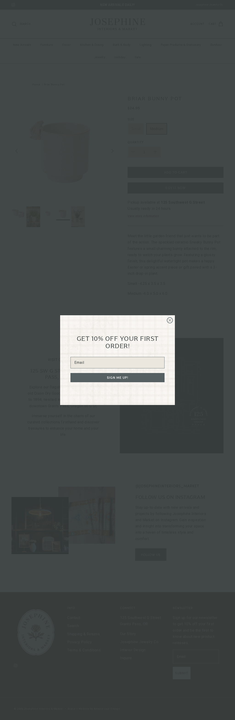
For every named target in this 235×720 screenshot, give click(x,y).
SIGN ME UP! (117, 377)
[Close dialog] (170, 320)
